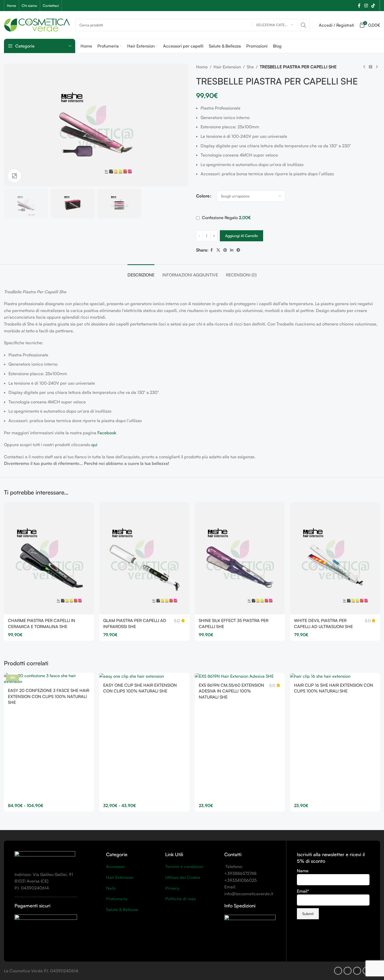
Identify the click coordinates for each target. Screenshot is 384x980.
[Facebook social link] (359, 6)
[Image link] (45, 858)
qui (94, 444)
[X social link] (218, 250)
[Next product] (377, 67)
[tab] (140, 272)
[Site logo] (37, 24)
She (250, 66)
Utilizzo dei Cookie (182, 877)
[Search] (303, 25)
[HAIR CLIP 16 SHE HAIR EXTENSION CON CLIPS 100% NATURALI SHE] (335, 676)
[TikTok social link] (373, 6)
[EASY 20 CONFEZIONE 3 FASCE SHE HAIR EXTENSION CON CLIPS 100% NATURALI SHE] (49, 679)
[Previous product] (364, 67)
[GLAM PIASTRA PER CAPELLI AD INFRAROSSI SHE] (144, 558)
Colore (203, 196)
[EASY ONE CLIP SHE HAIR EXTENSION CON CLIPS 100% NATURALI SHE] (144, 676)
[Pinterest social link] (225, 250)
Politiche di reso (180, 898)
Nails (111, 888)
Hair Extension (227, 66)
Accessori (115, 866)
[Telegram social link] (238, 250)
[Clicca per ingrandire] (14, 175)
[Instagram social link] (365, 6)
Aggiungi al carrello (241, 235)
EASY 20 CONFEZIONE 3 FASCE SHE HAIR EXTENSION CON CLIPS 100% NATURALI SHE (48, 696)
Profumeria (116, 898)
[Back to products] (370, 67)
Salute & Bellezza (122, 909)
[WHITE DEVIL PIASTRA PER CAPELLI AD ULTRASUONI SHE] (335, 558)
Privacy (172, 888)
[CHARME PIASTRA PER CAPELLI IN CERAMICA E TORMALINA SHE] (49, 558)
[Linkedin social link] (232, 250)
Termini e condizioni (184, 866)
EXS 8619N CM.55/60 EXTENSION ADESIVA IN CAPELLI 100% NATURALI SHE (231, 691)
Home (202, 66)
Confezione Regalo (226, 217)
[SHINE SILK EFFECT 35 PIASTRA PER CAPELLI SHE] (240, 558)
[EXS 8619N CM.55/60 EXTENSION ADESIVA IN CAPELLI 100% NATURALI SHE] (240, 676)
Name (303, 870)
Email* (303, 891)
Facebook (106, 432)
